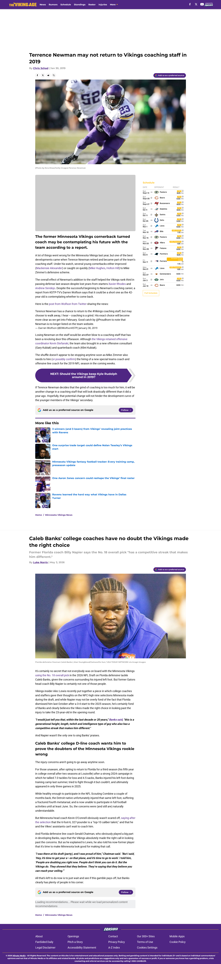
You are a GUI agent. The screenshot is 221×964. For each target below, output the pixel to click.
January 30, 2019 (88, 328)
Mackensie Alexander (49, 268)
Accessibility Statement (82, 947)
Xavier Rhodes (117, 283)
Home (38, 515)
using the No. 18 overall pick (52, 675)
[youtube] (202, 4)
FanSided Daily (44, 942)
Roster (92, 4)
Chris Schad (40, 68)
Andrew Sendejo (45, 288)
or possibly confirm (63, 359)
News (43, 4)
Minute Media (19, 955)
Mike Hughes (97, 268)
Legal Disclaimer (45, 947)
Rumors (53, 4)
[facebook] (190, 4)
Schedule (65, 4)
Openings (73, 936)
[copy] (54, 75)
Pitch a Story (75, 942)
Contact (113, 936)
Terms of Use (145, 942)
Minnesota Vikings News (58, 515)
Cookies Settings (147, 947)
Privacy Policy (116, 942)
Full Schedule (151, 293)
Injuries (103, 4)
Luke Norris (40, 562)
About (39, 936)
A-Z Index (114, 947)
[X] (196, 4)
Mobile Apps (177, 936)
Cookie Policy (178, 942)
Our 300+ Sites (146, 936)
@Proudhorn (103, 319)
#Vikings (98, 311)
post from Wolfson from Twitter (68, 303)
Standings (79, 4)
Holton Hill (112, 268)
